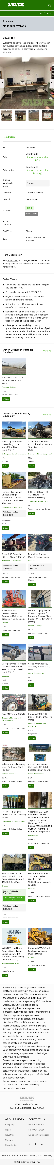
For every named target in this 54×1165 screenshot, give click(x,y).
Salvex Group (29, 1162)
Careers (9, 1140)
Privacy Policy (30, 1156)
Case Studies (11, 1145)
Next (52, 83)
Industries (9, 1135)
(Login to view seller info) (37, 158)
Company (9, 1125)
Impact (8, 1130)
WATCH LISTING (31, 214)
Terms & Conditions (11, 1156)
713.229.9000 (38, 1125)
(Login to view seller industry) (37, 172)
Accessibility (46, 1156)
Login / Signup (44, 13)
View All (47, 351)
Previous (2, 83)
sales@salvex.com (40, 1135)
